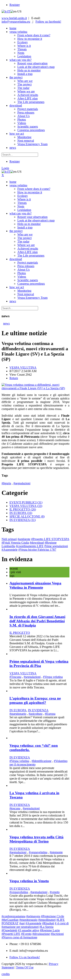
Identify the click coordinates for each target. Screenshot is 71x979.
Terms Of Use (25, 967)
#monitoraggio (28, 919)
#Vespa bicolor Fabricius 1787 (37, 549)
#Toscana (15, 676)
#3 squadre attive (28, 930)
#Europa (50, 713)
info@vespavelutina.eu (16, 21)
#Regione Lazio (50, 930)
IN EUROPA (20, 513)
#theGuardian (10, 919)
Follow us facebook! (48, 21)
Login (5, 168)
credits (6, 974)
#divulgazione (41, 933)
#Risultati (48, 923)
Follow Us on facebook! (24, 957)
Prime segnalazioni (56, 546)
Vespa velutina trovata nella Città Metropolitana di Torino (36, 839)
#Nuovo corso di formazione (19, 937)
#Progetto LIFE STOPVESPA (50, 539)
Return (13, 378)
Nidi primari (9, 539)
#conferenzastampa (13, 916)
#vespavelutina (38, 852)
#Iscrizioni (57, 933)
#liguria (6, 483)
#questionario (17, 713)
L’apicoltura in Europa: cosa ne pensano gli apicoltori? (35, 700)
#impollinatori (47, 919)
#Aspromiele (10, 549)
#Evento (26, 933)
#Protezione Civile (52, 916)
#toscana (14, 808)
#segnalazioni (21, 483)
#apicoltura (35, 713)
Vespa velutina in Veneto (29, 881)
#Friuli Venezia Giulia (15, 542)
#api (22, 923)
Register (14, 4)
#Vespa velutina (53, 676)
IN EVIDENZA (22, 520)
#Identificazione (41, 761)
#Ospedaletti (9, 930)
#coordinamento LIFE (30, 546)
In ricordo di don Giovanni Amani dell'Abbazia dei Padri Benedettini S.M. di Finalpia (37, 621)
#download (37, 542)
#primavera (33, 916)
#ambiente (24, 539)
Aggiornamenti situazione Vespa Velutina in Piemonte (35, 585)
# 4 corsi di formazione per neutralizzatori (35, 925)
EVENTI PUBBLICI (25, 502)
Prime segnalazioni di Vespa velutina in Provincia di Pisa (38, 663)
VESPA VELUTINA (22, 367)
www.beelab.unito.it (14, 18)
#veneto (55, 892)
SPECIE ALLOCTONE (27, 516)
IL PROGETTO (22, 509)
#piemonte (56, 852)
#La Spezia (46, 926)
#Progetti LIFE (11, 933)
